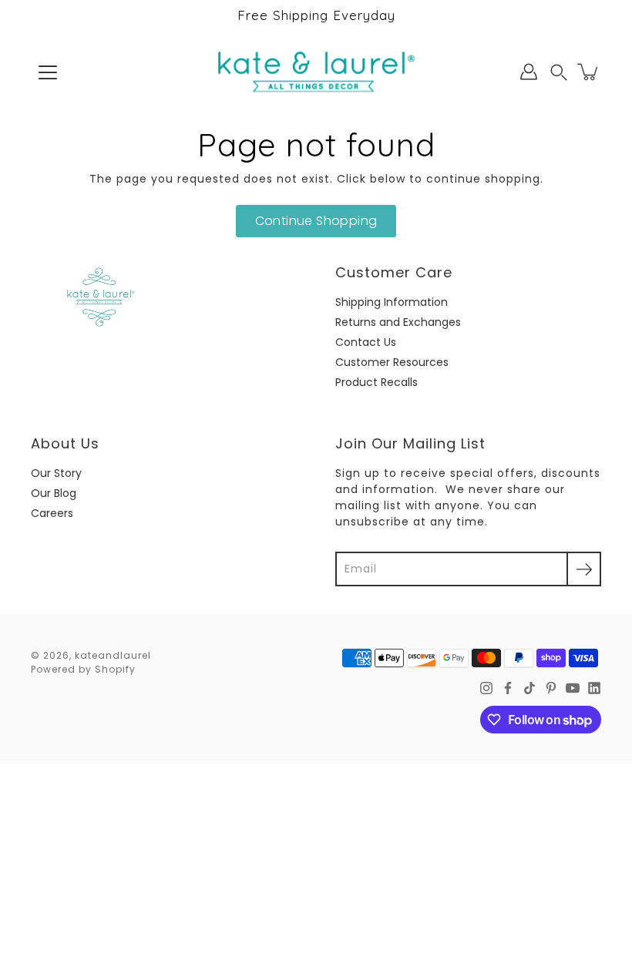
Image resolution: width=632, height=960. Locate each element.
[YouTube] (573, 688)
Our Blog (53, 493)
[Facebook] (508, 688)
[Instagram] (486, 688)
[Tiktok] (529, 688)
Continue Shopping (316, 221)
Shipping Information (391, 302)
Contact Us (365, 342)
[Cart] (589, 71)
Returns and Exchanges (398, 322)
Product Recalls (376, 382)
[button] (558, 72)
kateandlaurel (113, 655)
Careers (52, 513)
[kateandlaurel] (316, 71)
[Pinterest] (551, 688)
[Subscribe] (583, 569)
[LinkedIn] (594, 688)
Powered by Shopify (83, 669)
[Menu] (48, 72)
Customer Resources (392, 362)
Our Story (56, 473)
